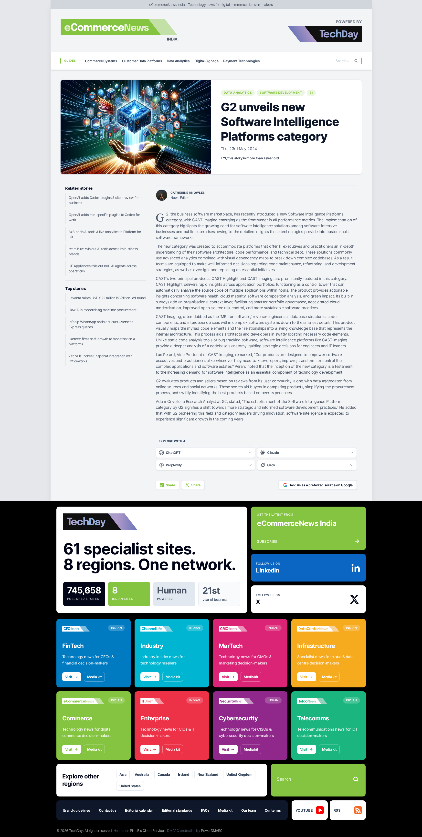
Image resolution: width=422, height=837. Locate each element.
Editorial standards (177, 810)
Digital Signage (207, 61)
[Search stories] (356, 779)
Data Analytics (178, 61)
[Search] (356, 61)
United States (129, 786)
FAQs (205, 810)
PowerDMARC (211, 830)
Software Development (281, 92)
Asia (123, 774)
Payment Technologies (241, 61)
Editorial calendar (139, 810)
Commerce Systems (101, 61)
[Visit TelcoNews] (318, 701)
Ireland (183, 774)
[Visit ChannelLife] (161, 629)
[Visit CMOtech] (240, 629)
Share (170, 485)
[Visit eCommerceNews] (83, 701)
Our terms (273, 810)
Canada (164, 774)
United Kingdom (239, 774)
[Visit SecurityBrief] (240, 701)
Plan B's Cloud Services (147, 830)
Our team (248, 810)
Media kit (94, 677)
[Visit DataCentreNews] (318, 629)
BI (311, 92)
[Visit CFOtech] (83, 629)
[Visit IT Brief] (161, 701)
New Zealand (208, 774)
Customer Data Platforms (142, 61)
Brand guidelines (76, 810)
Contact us (107, 810)
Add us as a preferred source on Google (321, 485)
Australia (142, 774)
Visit (68, 677)
